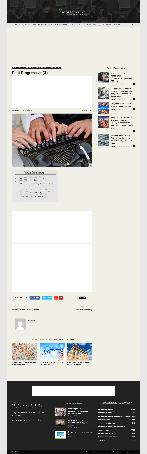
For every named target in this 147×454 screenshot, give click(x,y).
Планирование (24, 64)
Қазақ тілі (102, 440)
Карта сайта (107, 452)
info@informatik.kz (34, 420)
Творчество (76, 25)
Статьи (117, 25)
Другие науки (105, 25)
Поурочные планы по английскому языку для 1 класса (78, 422)
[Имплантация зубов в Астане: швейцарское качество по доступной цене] (103, 140)
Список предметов (22, 25)
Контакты (97, 452)
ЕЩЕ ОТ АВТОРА (66, 339)
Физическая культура (107, 437)
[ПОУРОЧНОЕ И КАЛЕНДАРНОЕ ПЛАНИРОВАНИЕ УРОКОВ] (73, 11)
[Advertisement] (73, 43)
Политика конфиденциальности (124, 452)
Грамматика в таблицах (41, 67)
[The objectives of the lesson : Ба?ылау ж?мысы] (52, 351)
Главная (89, 452)
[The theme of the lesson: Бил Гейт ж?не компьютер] (24, 351)
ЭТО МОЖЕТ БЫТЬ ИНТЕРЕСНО (42, 339)
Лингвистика (90, 25)
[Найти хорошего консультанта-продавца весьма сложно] (60, 412)
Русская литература (106, 423)
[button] (132, 24)
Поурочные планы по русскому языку (114, 416)
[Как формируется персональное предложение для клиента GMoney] (103, 77)
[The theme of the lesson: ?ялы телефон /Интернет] (79, 351)
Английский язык (38, 64)
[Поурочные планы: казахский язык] (60, 435)
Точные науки (61, 25)
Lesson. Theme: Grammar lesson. (26, 310)
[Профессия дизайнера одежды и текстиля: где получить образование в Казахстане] (103, 93)
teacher (17, 110)
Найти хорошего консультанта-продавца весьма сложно (78, 411)
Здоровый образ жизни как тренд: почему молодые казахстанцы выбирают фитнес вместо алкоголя (122, 122)
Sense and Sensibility (83, 310)
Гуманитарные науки (42, 25)
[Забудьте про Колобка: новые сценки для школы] (103, 108)
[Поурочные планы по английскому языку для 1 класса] (60, 423)
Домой (14, 64)
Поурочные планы (55, 67)
